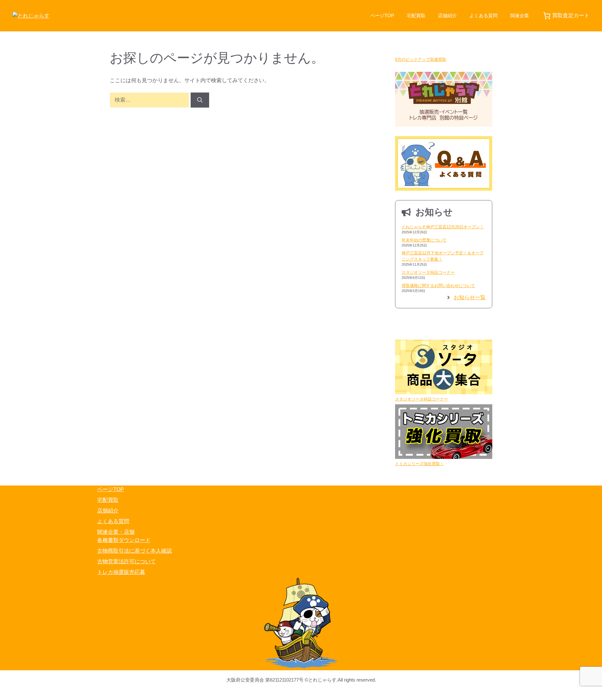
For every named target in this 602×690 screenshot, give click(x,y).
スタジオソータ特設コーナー (428, 272)
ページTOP (382, 15)
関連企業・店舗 (116, 532)
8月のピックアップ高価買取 (420, 59)
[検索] (200, 100)
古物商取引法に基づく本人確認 (134, 551)
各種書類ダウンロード (123, 540)
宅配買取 (416, 15)
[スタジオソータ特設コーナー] (443, 368)
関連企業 (519, 15)
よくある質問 (483, 15)
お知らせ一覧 (470, 297)
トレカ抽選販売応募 (121, 572)
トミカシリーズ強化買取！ (419, 463)
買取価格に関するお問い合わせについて (438, 285)
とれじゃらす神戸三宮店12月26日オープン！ (443, 227)
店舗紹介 (447, 15)
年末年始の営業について (424, 240)
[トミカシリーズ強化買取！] (443, 432)
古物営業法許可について (126, 562)
